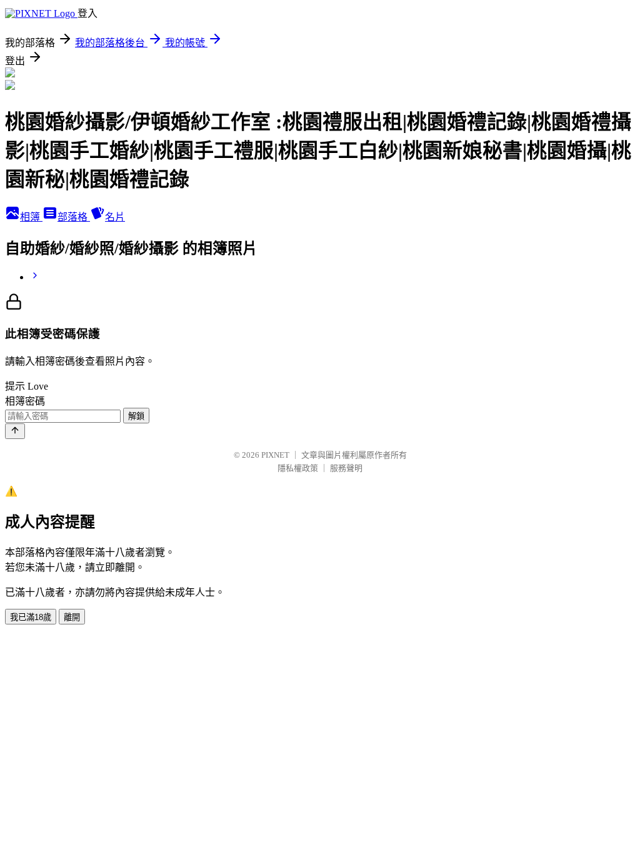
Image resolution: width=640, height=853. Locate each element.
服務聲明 (346, 468)
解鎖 (136, 416)
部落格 (74, 217)
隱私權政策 (298, 468)
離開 (72, 617)
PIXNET (275, 455)
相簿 (31, 217)
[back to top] (15, 431)
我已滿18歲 (30, 617)
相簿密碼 (25, 401)
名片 (115, 217)
